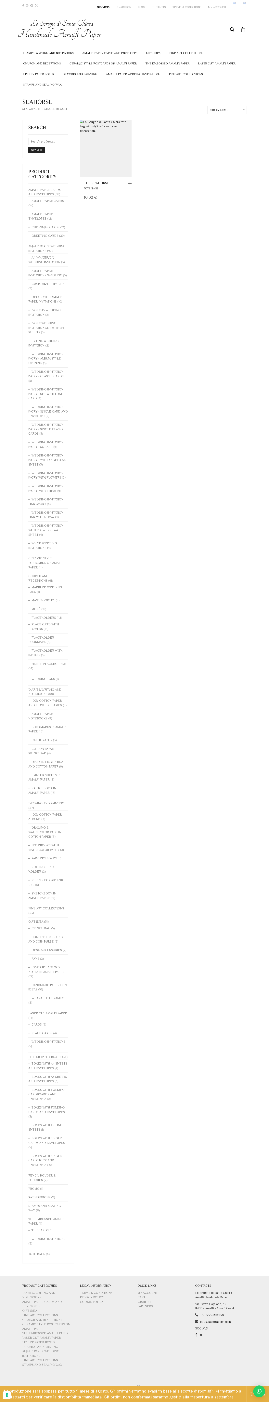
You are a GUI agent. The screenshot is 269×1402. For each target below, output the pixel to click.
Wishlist (144, 1302)
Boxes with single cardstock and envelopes (45, 1160)
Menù (36, 609)
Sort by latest (218, 110)
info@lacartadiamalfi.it (215, 1322)
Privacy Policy (92, 1297)
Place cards (42, 1033)
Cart (141, 1297)
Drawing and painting (80, 74)
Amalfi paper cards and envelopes (109, 53)
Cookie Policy (92, 1302)
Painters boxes (44, 858)
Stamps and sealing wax (42, 84)
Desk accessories (47, 950)
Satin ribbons (39, 1197)
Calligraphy (42, 740)
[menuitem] (235, 3)
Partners (145, 1306)
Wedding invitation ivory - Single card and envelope (48, 411)
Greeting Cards (45, 236)
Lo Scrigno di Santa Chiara (61, 29)
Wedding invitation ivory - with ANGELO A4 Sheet (47, 460)
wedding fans (43, 679)
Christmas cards (45, 227)
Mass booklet (43, 600)
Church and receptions (42, 63)
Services (103, 7)
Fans (35, 958)
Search (36, 150)
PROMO (33, 1189)
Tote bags (91, 188)
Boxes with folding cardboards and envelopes (46, 1094)
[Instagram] (27, 5)
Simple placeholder (49, 664)
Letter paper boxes (38, 74)
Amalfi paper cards (48, 201)
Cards (37, 1024)
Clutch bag (41, 928)
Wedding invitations (48, 1041)
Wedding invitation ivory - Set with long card (45, 394)
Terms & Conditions (187, 7)
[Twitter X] (36, 5)
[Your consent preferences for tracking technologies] (7, 1395)
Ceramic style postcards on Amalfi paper (103, 63)
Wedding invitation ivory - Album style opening (45, 358)
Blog (141, 7)
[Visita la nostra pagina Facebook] (196, 1335)
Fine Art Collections (186, 53)
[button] (131, 183)
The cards (40, 1230)
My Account (217, 7)
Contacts (159, 7)
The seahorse (96, 183)
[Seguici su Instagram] (201, 1335)
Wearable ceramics (48, 998)
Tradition (124, 7)
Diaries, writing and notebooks (48, 53)
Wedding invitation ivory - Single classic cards (46, 429)
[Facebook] (23, 5)
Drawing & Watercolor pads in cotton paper (44, 832)
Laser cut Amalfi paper (217, 63)
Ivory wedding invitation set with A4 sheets (46, 327)
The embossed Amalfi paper (167, 63)
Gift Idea (153, 53)
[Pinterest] (31, 5)
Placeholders (44, 617)
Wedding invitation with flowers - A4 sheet (45, 530)
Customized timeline (49, 284)
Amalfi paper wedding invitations (133, 74)
